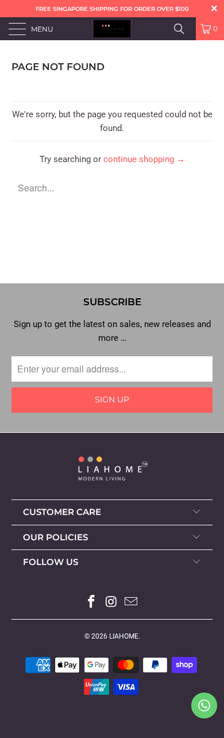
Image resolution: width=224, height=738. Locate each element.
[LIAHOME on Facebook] (91, 602)
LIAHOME (123, 636)
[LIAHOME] (112, 28)
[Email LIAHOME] (131, 602)
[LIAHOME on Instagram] (111, 602)
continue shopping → (144, 159)
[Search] (183, 29)
